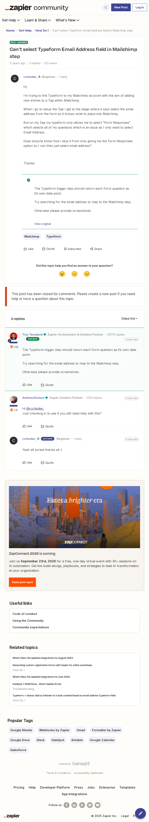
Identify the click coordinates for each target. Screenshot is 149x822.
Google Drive (20, 740)
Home (10, 30)
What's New (66, 20)
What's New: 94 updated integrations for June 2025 (41, 676)
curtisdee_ (30, 77)
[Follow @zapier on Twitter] (90, 805)
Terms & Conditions (58, 773)
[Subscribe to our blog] (82, 805)
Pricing (19, 787)
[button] (121, 7)
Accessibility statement (88, 773)
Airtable (77, 740)
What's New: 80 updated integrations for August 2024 (43, 658)
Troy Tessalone (32, 334)
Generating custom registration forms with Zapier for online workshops (52, 665)
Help (32, 787)
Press (78, 787)
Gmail (81, 730)
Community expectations (31, 627)
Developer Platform (55, 787)
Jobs (91, 787)
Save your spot (22, 582)
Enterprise (107, 787)
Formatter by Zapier (106, 730)
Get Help (9, 20)
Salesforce (18, 750)
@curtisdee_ (35, 408)
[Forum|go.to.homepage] (37, 7)
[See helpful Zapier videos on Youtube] (97, 805)
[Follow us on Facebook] (66, 805)
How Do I (42, 30)
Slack (41, 740)
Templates (127, 787)
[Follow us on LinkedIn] (74, 805)
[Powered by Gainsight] (74, 765)
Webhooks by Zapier (54, 730)
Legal (125, 816)
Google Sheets (21, 730)
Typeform (53, 236)
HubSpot (58, 740)
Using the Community (28, 620)
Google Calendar (102, 740)
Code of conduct (25, 614)
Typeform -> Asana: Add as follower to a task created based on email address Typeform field (64, 695)
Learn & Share (36, 20)
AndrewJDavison (33, 398)
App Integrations (74, 794)
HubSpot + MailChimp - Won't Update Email (37, 684)
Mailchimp (31, 236)
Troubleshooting (23, 689)
